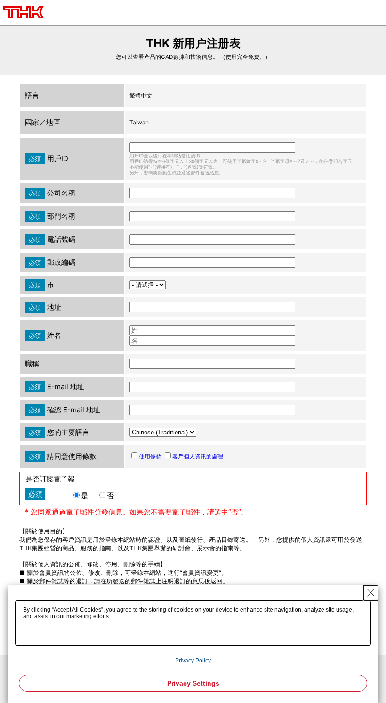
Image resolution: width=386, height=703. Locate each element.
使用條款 (150, 456)
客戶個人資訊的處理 (197, 456)
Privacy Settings (193, 683)
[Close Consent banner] (370, 592)
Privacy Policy (193, 660)
